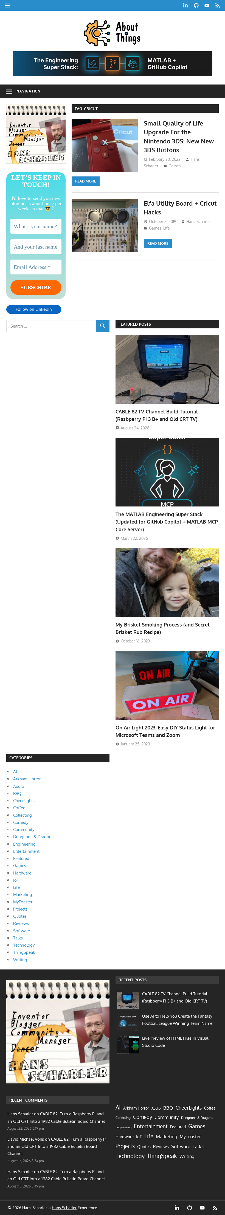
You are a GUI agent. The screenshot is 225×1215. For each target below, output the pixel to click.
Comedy (20, 822)
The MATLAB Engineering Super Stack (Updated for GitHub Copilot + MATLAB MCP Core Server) (167, 521)
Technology (24, 945)
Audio (18, 786)
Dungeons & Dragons (33, 836)
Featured (21, 858)
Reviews (21, 923)
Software (21, 930)
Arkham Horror (27, 778)
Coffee (19, 807)
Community (23, 829)
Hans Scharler (198, 221)
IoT (16, 880)
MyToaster (22, 902)
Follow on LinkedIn (34, 309)
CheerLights (24, 800)
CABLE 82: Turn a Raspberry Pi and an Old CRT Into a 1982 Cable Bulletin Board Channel (56, 1146)
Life (166, 228)
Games (174, 166)
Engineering (24, 844)
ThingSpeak (24, 952)
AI (15, 771)
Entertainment (26, 851)
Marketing (22, 894)
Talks (18, 938)
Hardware (22, 873)
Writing (20, 959)
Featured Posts (135, 324)
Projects (20, 909)
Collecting (22, 815)
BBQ (17, 793)
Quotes (20, 916)
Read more (85, 181)
